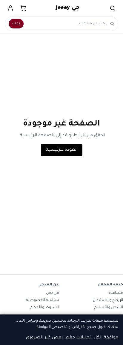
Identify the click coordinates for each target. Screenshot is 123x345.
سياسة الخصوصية (42, 300)
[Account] (10, 8)
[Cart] (23, 8)
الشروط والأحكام (44, 307)
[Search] (112, 8)
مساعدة (116, 293)
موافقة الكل (106, 337)
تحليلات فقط (78, 337)
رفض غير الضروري (44, 337)
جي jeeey (68, 8)
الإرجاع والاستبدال (108, 300)
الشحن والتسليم (108, 307)
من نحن (52, 293)
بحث (16, 24)
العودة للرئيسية (62, 150)
